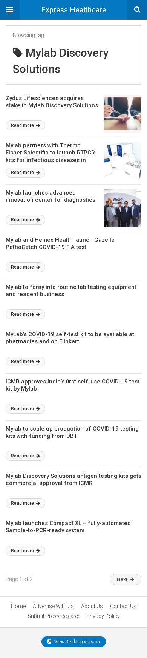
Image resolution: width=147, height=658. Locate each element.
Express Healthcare (73, 9)
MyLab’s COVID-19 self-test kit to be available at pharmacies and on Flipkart (70, 338)
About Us (92, 606)
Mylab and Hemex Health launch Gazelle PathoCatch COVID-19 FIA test (60, 243)
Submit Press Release (53, 616)
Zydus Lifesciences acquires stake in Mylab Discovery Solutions (52, 102)
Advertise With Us (53, 606)
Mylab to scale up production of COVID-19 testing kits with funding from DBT (72, 432)
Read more (23, 125)
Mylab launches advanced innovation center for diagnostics (50, 196)
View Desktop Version (76, 641)
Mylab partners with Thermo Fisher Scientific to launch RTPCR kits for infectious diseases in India (50, 156)
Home (18, 606)
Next (122, 579)
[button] (10, 10)
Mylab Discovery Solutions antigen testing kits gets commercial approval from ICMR (73, 480)
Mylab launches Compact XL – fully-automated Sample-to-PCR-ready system (68, 527)
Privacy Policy (103, 616)
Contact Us (123, 606)
